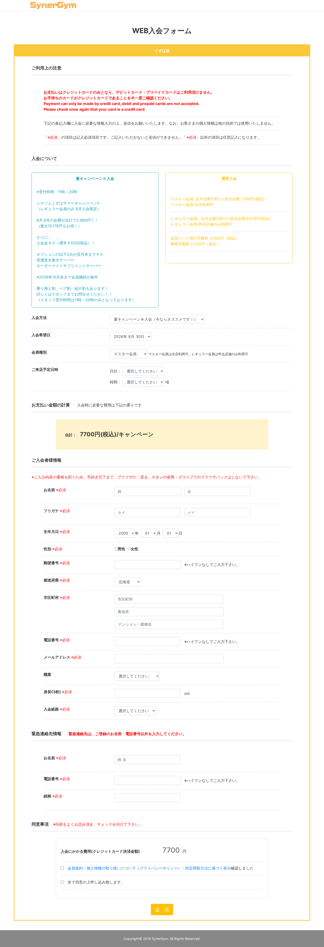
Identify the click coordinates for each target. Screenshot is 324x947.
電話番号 (57, 639)
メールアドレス (62, 657)
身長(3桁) (58, 691)
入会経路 (57, 709)
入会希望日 (41, 334)
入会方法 (39, 317)
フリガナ (57, 510)
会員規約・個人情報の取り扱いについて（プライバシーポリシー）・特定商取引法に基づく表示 (149, 868)
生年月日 (57, 531)
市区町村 (57, 597)
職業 (47, 674)
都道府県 (57, 580)
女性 (134, 548)
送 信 (162, 909)
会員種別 (39, 352)
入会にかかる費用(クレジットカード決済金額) (100, 851)
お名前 (55, 489)
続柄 (53, 796)
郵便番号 (57, 562)
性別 (53, 548)
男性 (121, 548)
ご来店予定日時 (45, 369)
